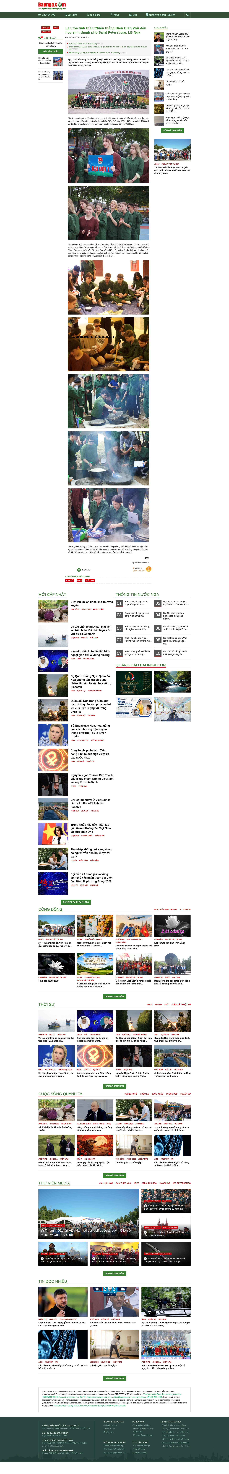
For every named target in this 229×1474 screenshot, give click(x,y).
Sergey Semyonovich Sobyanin (175, 1446)
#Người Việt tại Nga (170, 164)
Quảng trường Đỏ (45, 1001)
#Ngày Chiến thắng (170, 1227)
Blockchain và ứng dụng (89, 22)
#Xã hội (74, 860)
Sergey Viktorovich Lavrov (173, 1436)
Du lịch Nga (109, 1432)
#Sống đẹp (171, 1094)
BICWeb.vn (76, 1453)
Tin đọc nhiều (52, 1281)
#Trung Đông (88, 659)
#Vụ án (73, 786)
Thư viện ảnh (139, 1449)
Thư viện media (54, 1183)
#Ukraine (91, 715)
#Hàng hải (95, 811)
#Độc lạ (144, 1094)
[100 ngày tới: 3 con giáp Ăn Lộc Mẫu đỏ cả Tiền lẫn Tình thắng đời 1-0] (95, 1145)
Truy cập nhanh (140, 1442)
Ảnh (135, 15)
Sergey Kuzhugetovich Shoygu (175, 1439)
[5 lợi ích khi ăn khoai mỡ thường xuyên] (53, 611)
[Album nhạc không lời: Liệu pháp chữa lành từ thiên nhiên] (172, 681)
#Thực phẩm (98, 609)
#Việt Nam (46, 32)
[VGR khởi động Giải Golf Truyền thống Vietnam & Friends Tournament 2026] (95, 964)
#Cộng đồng (121, 942)
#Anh (156, 1159)
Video (117, 15)
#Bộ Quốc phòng (95, 691)
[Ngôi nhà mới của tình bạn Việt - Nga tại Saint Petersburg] (58, 61)
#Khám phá (166, 1201)
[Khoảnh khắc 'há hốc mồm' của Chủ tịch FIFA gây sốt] (159, 49)
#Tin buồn (185, 909)
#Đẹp (136, 1183)
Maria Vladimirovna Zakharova (175, 1443)
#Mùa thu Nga (149, 1183)
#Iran (73, 659)
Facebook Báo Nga (141, 1446)
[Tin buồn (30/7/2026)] (56, 964)
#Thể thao (120, 939)
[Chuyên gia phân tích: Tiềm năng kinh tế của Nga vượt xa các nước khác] (53, 760)
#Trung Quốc (87, 836)
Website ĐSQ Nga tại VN (114, 1453)
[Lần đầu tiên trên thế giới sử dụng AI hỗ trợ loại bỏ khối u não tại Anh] (159, 73)
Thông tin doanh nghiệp (162, 15)
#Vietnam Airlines (134, 939)
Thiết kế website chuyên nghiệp (58, 1450)
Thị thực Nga (109, 1429)
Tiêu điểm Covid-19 (124, 22)
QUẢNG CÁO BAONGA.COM (141, 665)
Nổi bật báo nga (159, 26)
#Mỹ (79, 659)
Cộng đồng (50, 909)
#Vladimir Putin (84, 1124)
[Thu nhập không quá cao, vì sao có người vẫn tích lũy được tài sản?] (53, 859)
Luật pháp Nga (110, 1425)
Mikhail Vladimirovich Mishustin (175, 1432)
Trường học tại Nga (141, 1425)
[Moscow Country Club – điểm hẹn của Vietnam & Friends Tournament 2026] (95, 926)
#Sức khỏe (86, 609)
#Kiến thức (143, 1159)
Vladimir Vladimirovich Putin (174, 1425)
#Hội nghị (94, 885)
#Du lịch (157, 1124)
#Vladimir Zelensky (68, 1319)
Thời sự (119, 26)
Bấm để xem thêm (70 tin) (76, 902)
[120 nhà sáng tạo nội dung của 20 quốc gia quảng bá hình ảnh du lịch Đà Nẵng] (172, 1110)
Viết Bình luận (50, 51)
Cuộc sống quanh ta (60, 1094)
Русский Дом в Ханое (142, 1435)
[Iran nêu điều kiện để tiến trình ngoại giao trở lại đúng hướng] (53, 661)
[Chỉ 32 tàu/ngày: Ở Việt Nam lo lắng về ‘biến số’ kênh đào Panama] (53, 809)
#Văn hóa (120, 977)
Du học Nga (138, 1422)
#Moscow (165, 1183)
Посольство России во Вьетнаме (143, 1430)
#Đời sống (75, 609)
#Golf (156, 164)
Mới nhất (72, 15)
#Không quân (165, 1254)
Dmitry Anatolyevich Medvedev (175, 1429)
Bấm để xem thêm (172, 131)
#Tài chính (94, 860)
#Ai (172, 1159)
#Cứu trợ (94, 638)
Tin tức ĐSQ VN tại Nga (114, 1446)
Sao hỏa (42, 1180)
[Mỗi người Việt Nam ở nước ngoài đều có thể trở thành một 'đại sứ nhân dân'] (134, 964)
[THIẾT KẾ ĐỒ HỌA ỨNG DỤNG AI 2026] (134, 683)
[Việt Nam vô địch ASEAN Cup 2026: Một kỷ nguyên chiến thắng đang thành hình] (159, 97)
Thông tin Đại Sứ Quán (114, 1442)
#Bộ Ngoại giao (97, 740)
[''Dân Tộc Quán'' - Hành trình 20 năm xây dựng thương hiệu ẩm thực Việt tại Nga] (172, 709)
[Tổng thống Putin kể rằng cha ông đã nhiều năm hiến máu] (95, 1110)
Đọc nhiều (95, 15)
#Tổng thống (98, 1124)
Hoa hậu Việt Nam (46, 586)
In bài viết (86, 570)
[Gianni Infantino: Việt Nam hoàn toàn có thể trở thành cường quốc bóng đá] (56, 1145)
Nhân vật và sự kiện (171, 1422)
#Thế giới (84, 885)
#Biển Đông (99, 836)
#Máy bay (154, 1254)
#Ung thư (165, 1159)
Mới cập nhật (52, 594)
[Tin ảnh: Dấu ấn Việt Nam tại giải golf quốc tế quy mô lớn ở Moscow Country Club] (172, 150)
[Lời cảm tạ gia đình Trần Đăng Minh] (172, 926)
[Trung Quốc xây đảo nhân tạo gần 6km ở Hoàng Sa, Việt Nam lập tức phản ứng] (53, 834)
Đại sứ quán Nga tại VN (114, 1449)
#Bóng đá (53, 1159)
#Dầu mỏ (84, 811)
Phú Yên (42, 1000)
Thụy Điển (42, 1277)
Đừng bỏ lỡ (157, 22)
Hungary (42, 589)
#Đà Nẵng (178, 1124)
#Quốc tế (90, 761)
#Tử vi (79, 1159)
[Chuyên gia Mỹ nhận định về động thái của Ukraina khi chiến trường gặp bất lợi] (159, 109)
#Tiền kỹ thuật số (181, 1005)
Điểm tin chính (49, 26)
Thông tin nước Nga (137, 594)
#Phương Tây (83, 740)
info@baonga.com (55, 1446)
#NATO (158, 1005)
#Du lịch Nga (106, 1183)
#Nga (56, 27)
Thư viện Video (139, 1453)
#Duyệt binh (155, 1201)
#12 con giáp (90, 1159)
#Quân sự (81, 691)
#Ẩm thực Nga (123, 1183)
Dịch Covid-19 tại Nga (88, 26)
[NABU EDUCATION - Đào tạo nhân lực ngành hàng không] (134, 707)
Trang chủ (47, 22)
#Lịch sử (46, 27)
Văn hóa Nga (44, 1277)
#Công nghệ (131, 1094)
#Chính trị (158, 977)
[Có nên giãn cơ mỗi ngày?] (159, 85)
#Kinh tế (80, 761)
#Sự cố (84, 638)
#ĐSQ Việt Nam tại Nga (165, 909)
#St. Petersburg (182, 1183)
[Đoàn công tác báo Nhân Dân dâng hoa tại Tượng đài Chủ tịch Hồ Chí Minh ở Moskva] (172, 964)
